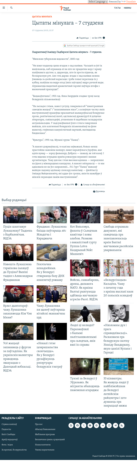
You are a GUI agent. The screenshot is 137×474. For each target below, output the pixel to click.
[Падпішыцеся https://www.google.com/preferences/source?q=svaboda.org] (71, 425)
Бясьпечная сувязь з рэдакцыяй (50, 440)
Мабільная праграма (45, 434)
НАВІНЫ (127, 8)
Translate (131, 2)
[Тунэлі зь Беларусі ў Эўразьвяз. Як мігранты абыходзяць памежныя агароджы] (85, 366)
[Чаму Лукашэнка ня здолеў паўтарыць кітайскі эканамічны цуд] (52, 293)
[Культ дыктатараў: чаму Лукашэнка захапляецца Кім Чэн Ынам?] (18, 293)
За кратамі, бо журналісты (14, 450)
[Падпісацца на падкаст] (96, 425)
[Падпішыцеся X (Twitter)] (83, 425)
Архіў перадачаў (10, 440)
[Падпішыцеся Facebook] (77, 425)
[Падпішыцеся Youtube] (90, 425)
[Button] (82, 38)
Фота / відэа (7, 445)
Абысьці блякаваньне (45, 429)
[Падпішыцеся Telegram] (115, 425)
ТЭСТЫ (117, 8)
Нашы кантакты (43, 445)
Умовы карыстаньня (44, 450)
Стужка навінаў (9, 424)
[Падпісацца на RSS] (121, 425)
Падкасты (6, 429)
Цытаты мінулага (42, 17)
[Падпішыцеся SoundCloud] (102, 425)
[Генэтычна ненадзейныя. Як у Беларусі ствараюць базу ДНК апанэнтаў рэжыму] (52, 252)
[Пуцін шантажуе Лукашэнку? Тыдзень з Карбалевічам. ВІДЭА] (18, 214)
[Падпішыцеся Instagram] (109, 425)
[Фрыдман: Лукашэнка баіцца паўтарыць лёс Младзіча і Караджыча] (52, 214)
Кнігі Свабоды (8, 434)
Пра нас (39, 424)
